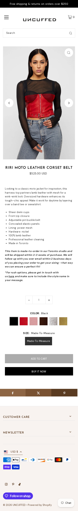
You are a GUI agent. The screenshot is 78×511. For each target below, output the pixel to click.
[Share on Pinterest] (64, 392)
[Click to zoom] (69, 52)
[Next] (69, 103)
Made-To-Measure (38, 341)
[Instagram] (6, 485)
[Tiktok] (20, 485)
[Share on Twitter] (38, 392)
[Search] (70, 33)
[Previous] (9, 103)
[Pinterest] (13, 485)
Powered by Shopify (40, 505)
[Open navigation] (6, 17)
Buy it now (39, 371)
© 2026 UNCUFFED (14, 505)
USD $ (14, 451)
